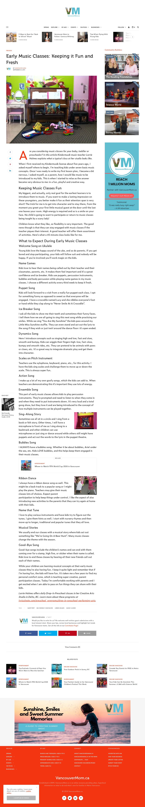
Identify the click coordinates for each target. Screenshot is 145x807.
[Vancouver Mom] (72, 11)
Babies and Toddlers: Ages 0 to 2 (52, 753)
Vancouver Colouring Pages (84, 763)
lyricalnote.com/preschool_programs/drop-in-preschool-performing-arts (57, 600)
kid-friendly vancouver (45, 608)
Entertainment (40, 463)
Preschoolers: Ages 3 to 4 (49, 756)
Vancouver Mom (20, 68)
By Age (64, 27)
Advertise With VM (115, 753)
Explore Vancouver (70, 667)
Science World (113, 104)
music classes (71, 608)
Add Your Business (115, 756)
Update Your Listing (115, 760)
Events (73, 27)
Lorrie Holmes (59, 608)
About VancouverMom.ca (83, 753)
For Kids (9, 50)
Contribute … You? (81, 760)
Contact (77, 766)
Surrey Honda (113, 132)
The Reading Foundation (119, 76)
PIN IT (87, 421)
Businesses (95, 27)
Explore (54, 27)
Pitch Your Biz (113, 766)
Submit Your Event (115, 763)
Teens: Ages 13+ (45, 766)
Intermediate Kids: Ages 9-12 (50, 763)
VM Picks (83, 27)
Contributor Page (71, 625)
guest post (31, 608)
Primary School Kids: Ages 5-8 (51, 760)
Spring (46, 27)
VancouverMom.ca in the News (85, 756)
